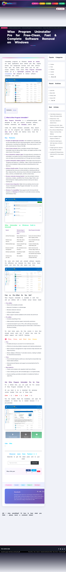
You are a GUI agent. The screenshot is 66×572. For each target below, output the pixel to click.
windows (23, 485)
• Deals (51, 66)
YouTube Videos (61, 551)
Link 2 (17, 395)
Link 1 (7, 395)
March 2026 (52, 93)
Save (39, 471)
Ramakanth (17, 492)
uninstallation (8, 73)
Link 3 (28, 395)
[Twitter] (60, 549)
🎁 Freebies (35, 3)
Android (42, 3)
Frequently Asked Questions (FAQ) (46, 551)
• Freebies (52, 64)
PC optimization (8, 485)
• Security (52, 74)
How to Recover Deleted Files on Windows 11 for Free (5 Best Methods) (56, 132)
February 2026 (53, 95)
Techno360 (5, 549)
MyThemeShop (16, 551)
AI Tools (48, 3)
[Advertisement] (33, 17)
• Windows (52, 69)
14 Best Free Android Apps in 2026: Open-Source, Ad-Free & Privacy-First (56, 143)
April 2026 (52, 90)
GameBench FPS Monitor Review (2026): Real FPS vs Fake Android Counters (56, 154)
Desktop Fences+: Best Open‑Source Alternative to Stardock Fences (55, 120)
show (14, 110)
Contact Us (38, 551)
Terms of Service (55, 551)
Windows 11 (30, 485)
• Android (52, 71)
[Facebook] (58, 549)
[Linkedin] (62, 549)
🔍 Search (55, 3)
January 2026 (52, 98)
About (35, 551)
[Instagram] (64, 549)
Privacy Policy (30, 551)
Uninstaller (16, 485)
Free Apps (61, 3)
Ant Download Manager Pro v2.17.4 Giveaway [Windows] (23, 27)
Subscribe (34, 462)
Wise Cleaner (37, 485)
